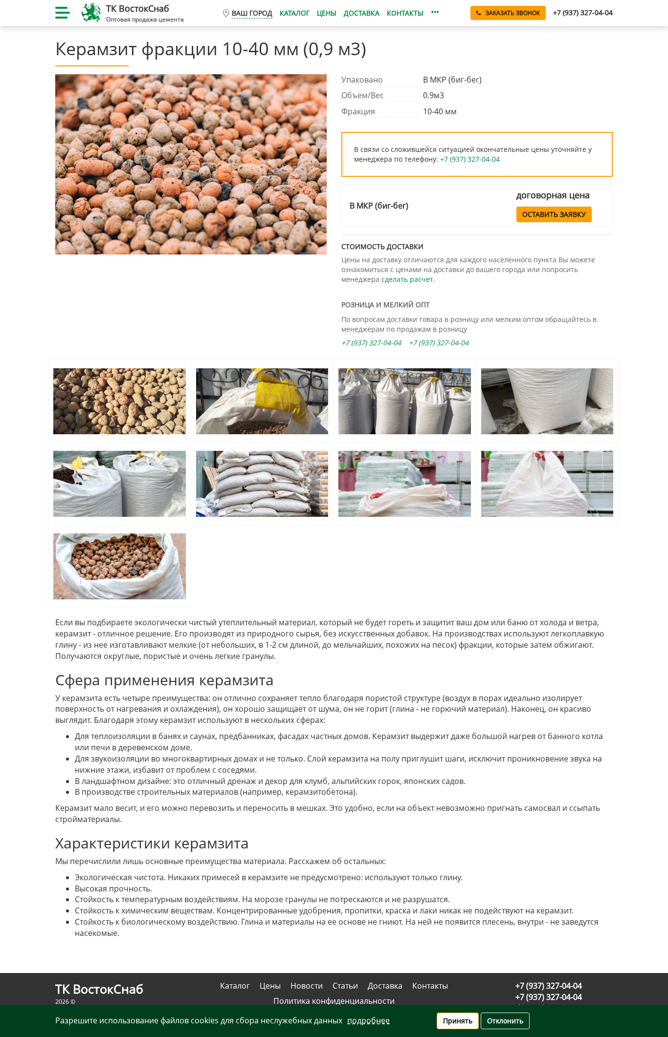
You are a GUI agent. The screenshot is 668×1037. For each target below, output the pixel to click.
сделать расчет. (408, 279)
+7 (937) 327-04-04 (470, 159)
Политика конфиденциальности (334, 1000)
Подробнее (368, 1020)
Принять (457, 1020)
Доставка (361, 13)
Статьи (345, 985)
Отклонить (505, 1020)
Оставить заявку (554, 214)
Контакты (405, 13)
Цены (326, 13)
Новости (306, 985)
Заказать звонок (513, 13)
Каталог (295, 13)
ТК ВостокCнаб (137, 8)
